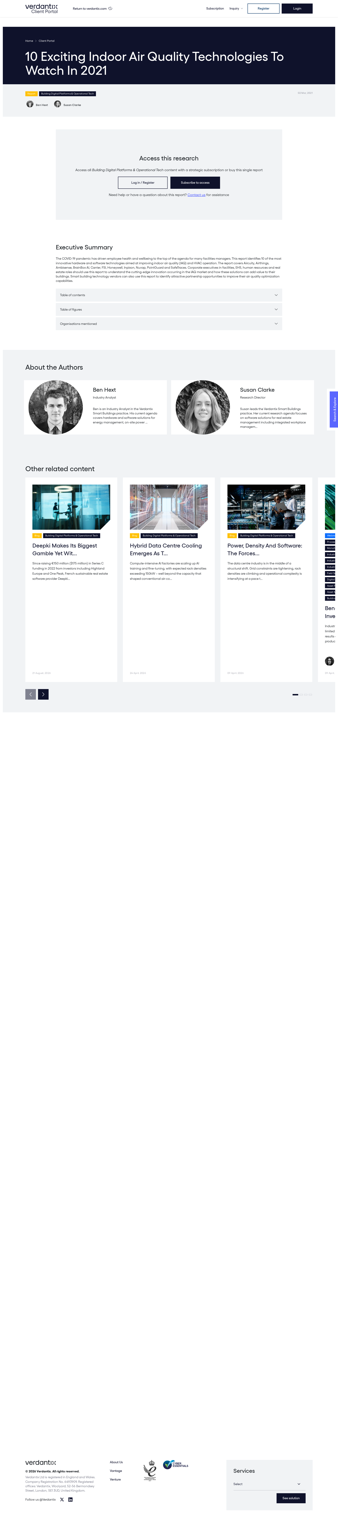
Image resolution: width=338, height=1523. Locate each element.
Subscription (215, 8)
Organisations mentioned (78, 324)
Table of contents (72, 295)
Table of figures (71, 309)
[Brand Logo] (41, 8)
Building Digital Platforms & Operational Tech (67, 93)
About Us (116, 1462)
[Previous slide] (30, 694)
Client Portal (47, 40)
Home (29, 40)
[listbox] (269, 1484)
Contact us (196, 195)
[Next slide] (43, 694)
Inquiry (234, 8)
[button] (295, 694)
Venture (115, 1479)
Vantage (116, 1471)
